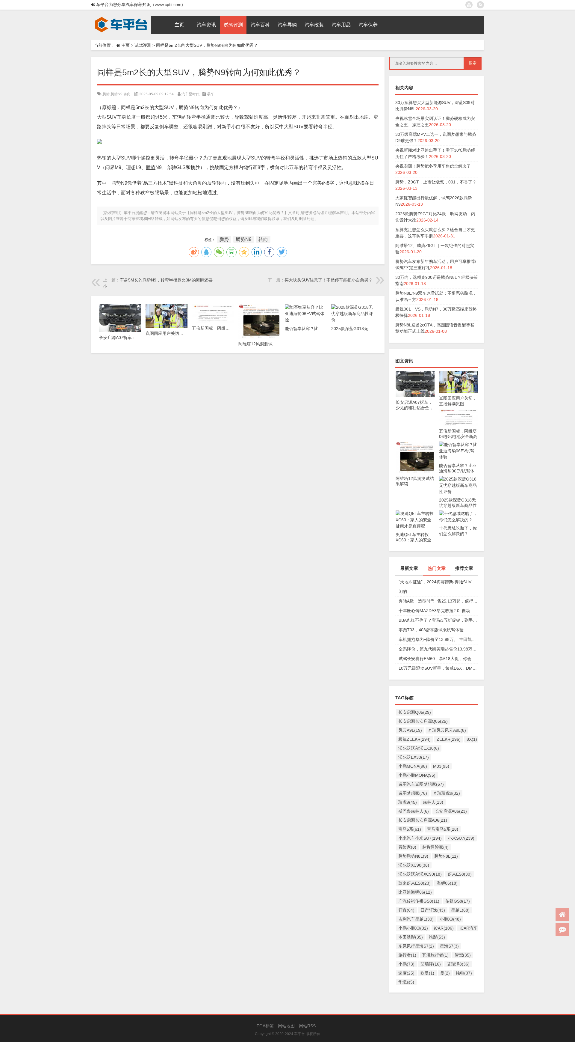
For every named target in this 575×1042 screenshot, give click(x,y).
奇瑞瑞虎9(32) (446, 793)
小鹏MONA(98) (412, 766)
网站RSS (307, 1025)
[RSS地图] (480, 4)
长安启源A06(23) (451, 811)
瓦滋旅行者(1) (435, 955)
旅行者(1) (407, 955)
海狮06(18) (447, 883)
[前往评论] (562, 929)
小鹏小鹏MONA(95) (416, 775)
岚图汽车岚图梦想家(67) (421, 784)
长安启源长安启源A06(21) (422, 820)
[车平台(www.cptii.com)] (121, 18)
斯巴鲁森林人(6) (413, 811)
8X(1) (472, 739)
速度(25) (406, 973)
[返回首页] (562, 914)
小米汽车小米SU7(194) (420, 838)
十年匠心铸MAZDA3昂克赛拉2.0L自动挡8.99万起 (438, 610)
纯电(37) (464, 973)
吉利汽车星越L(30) (416, 919)
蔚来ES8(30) (460, 874)
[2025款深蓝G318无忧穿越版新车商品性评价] (458, 479)
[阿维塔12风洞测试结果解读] (415, 444)
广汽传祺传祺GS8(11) (418, 901)
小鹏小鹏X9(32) (413, 928)
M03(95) (441, 766)
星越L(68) (460, 910)
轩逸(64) (406, 910)
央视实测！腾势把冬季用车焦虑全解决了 (433, 166)
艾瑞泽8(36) (458, 964)
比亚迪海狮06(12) (415, 892)
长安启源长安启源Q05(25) (423, 721)
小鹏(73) (406, 964)
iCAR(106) (444, 928)
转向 (127, 94)
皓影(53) (437, 937)
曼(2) (445, 973)
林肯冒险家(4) (435, 847)
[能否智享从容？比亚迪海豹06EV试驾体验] (458, 444)
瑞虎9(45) (407, 802)
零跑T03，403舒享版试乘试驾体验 (431, 629)
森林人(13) (433, 802)
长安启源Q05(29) (414, 712)
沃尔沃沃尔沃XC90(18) (420, 874)
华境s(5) (406, 982)
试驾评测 (142, 45)
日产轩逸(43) (432, 910)
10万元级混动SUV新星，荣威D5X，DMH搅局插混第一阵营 (438, 668)
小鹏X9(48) (450, 919)
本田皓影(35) (410, 937)
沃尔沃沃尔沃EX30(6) (418, 748)
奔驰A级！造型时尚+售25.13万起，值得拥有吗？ (438, 601)
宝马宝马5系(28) (442, 829)
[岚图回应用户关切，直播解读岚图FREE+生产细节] (458, 374)
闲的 (403, 591)
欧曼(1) (427, 973)
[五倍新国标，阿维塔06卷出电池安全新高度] (458, 411)
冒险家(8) (407, 847)
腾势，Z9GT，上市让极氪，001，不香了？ (435, 182)
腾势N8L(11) (446, 856)
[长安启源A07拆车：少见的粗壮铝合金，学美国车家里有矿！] (415, 374)
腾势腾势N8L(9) (413, 856)
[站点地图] (469, 4)
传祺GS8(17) (457, 901)
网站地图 (286, 1025)
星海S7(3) (449, 946)
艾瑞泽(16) (430, 964)
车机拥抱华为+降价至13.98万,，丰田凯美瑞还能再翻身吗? (438, 639)
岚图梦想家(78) (412, 793)
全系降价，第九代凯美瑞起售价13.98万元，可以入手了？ (438, 649)
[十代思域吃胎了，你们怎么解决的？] (458, 513)
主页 (125, 45)
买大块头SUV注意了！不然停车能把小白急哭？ (329, 280)
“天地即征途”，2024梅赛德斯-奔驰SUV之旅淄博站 (438, 581)
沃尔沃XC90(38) (413, 865)
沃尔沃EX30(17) (413, 757)
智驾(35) (463, 955)
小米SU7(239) (461, 838)
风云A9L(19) (410, 730)
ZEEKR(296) (449, 739)
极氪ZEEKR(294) (414, 739)
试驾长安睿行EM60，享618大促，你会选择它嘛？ (438, 658)
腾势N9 (116, 94)
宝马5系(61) (409, 829)
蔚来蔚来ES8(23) (414, 883)
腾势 (106, 94)
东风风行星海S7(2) (416, 946)
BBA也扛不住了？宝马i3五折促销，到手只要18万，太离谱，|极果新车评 (438, 620)
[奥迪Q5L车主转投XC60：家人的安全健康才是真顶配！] (415, 513)
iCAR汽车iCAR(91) (477, 928)
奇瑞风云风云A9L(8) (447, 730)
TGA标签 (265, 1025)
